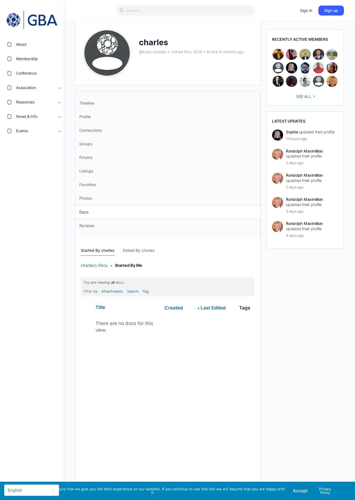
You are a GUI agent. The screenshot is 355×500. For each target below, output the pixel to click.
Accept (300, 490)
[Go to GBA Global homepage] (32, 18)
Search (133, 291)
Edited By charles (138, 250)
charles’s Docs (94, 265)
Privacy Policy (325, 491)
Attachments (112, 291)
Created (173, 308)
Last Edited (213, 308)
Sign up (331, 10)
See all (303, 96)
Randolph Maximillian (304, 151)
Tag (146, 291)
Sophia (292, 132)
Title (100, 307)
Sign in (306, 10)
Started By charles (98, 250)
